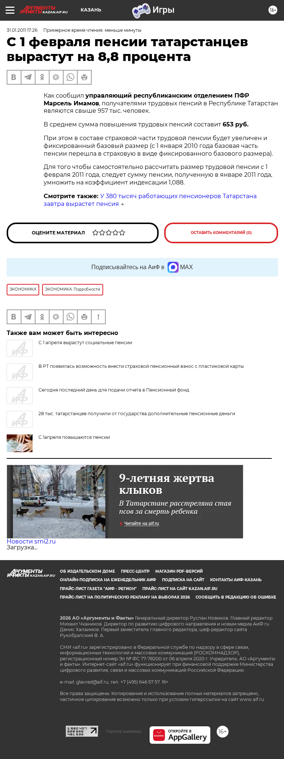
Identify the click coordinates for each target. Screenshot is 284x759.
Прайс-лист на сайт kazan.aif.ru (179, 588)
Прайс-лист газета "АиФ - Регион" (98, 588)
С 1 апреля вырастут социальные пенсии (85, 342)
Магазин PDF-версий (179, 571)
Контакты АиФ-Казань (235, 579)
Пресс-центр (135, 571)
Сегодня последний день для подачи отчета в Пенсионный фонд (113, 390)
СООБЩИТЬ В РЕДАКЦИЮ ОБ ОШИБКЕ (236, 597)
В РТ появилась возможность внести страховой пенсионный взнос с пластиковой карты (141, 366)
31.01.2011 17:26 (22, 30)
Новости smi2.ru (31, 541)
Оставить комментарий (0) (221, 232)
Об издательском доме (87, 571)
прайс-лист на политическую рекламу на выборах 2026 (125, 597)
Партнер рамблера (123, 731)
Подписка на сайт (183, 579)
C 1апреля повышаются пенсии (74, 437)
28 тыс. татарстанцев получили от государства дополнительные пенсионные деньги (136, 413)
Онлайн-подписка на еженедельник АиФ (108, 579)
